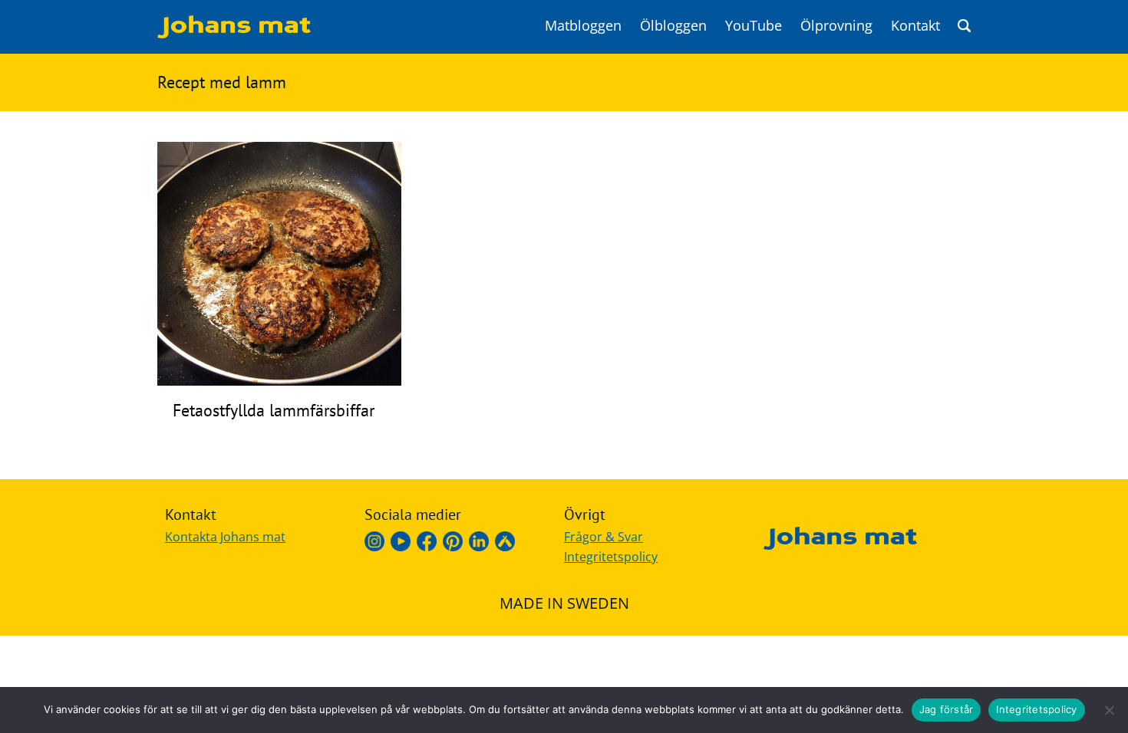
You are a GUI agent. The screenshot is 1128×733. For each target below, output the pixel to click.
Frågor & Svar (603, 536)
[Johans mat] (234, 33)
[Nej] (1108, 710)
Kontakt (915, 25)
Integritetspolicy (611, 556)
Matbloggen (583, 25)
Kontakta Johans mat (225, 536)
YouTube (753, 25)
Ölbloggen (673, 25)
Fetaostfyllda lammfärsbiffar (273, 410)
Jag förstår (946, 709)
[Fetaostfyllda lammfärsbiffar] (279, 381)
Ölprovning (836, 25)
